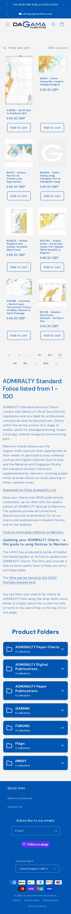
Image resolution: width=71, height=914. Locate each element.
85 (25, 363)
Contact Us (15, 806)
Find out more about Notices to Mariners (33, 532)
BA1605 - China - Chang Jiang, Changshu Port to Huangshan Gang (50, 177)
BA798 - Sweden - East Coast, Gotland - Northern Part (52, 316)
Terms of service (37, 906)
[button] (7, 24)
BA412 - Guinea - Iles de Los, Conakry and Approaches (17, 177)
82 (49, 355)
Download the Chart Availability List (29, 490)
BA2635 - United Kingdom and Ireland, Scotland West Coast (17, 245)
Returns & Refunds (20, 798)
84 (15, 363)
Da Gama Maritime (33, 895)
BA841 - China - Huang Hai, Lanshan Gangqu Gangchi (51, 81)
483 (45, 363)
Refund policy (31, 900)
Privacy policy (50, 900)
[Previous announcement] (7, 5)
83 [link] (60, 355)
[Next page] (56, 363)
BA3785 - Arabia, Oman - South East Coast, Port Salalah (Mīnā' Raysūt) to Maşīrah (51, 247)
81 (39, 355)
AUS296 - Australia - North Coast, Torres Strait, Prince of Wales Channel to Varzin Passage (19, 307)
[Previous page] (9, 355)
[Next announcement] (64, 5)
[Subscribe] (55, 830)
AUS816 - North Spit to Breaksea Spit (19, 112)
